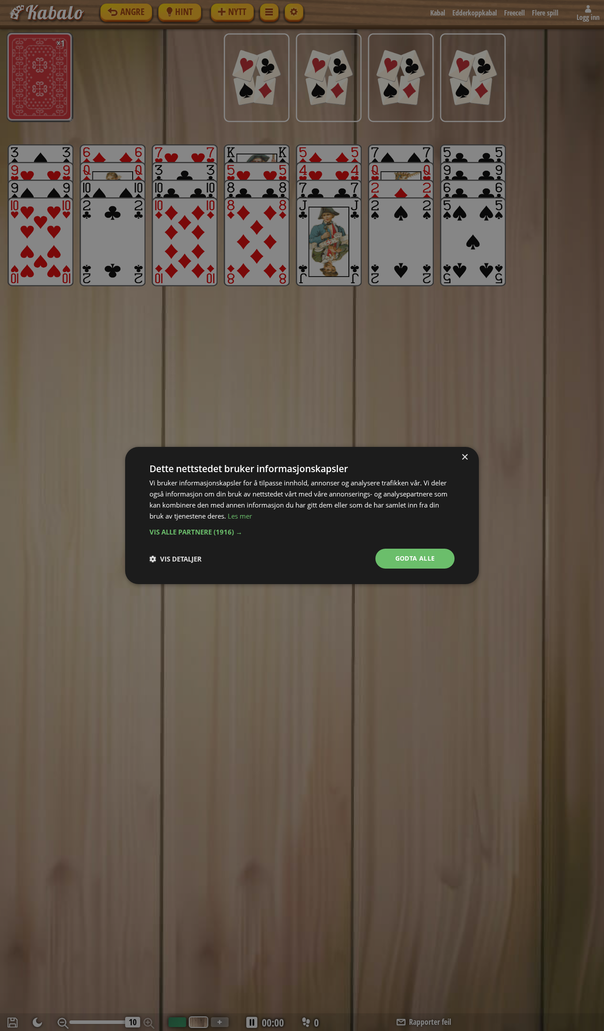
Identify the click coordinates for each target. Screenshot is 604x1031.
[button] (302, 532)
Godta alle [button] (415, 558)
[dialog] (302, 515)
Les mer (240, 516)
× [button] (464, 457)
